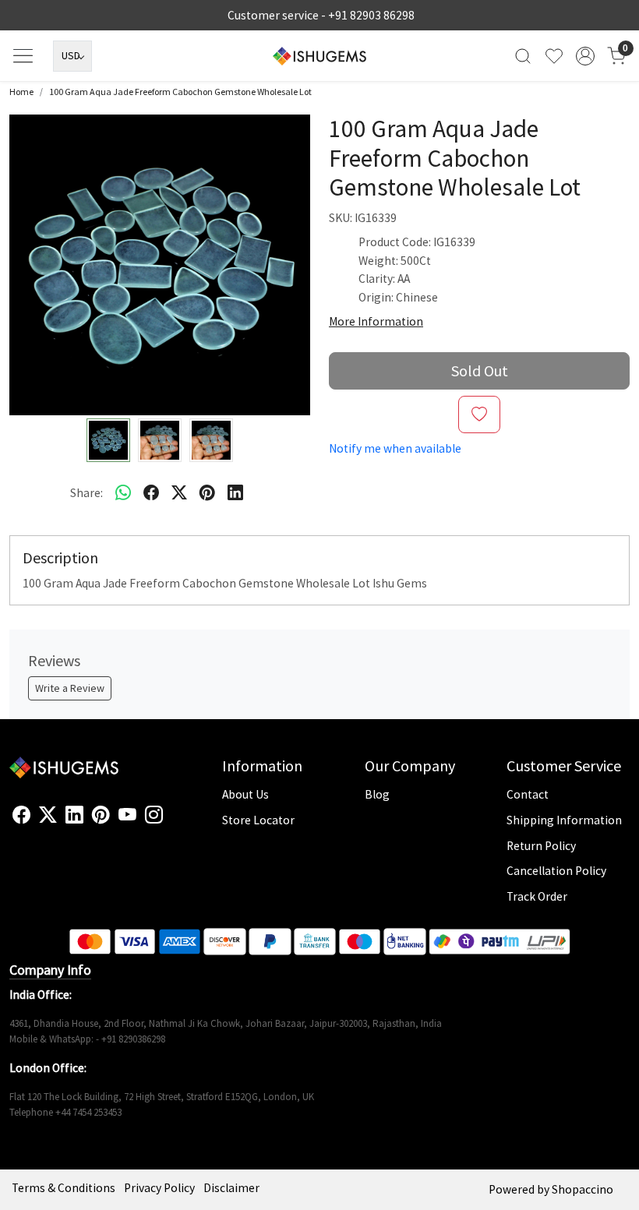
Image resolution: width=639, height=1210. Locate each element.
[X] (48, 815)
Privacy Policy (159, 1187)
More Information (376, 321)
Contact (528, 794)
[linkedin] (235, 492)
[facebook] (151, 492)
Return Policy (541, 845)
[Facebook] (21, 815)
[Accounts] (585, 56)
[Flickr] (171, 821)
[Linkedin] (74, 815)
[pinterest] (207, 492)
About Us (245, 794)
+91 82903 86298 (371, 15)
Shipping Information (564, 820)
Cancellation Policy (556, 870)
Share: (86, 492)
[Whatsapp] (123, 492)
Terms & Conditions (63, 1187)
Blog (377, 794)
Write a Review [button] (69, 688)
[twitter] (179, 492)
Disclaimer (231, 1187)
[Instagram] (154, 815)
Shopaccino (582, 1189)
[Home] (319, 56)
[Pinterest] (101, 815)
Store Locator (258, 820)
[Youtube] (127, 815)
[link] (522, 55)
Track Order (537, 896)
